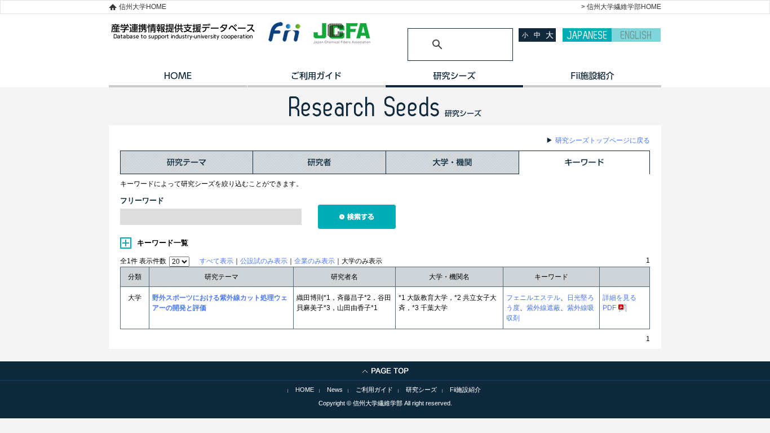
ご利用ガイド (316, 79)
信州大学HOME (142, 7)
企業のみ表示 (314, 261)
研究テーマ (186, 162)
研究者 (319, 162)
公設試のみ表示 (263, 261)
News (335, 389)
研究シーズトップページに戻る (602, 140)
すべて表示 (216, 261)
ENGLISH (636, 35)
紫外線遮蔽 (543, 308)
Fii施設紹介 (465, 389)
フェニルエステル (533, 298)
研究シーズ (454, 79)
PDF (609, 308)
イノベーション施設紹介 (592, 79)
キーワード (584, 162)
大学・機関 (452, 162)
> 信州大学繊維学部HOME (621, 7)
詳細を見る (619, 298)
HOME (178, 79)
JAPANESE (587, 35)
